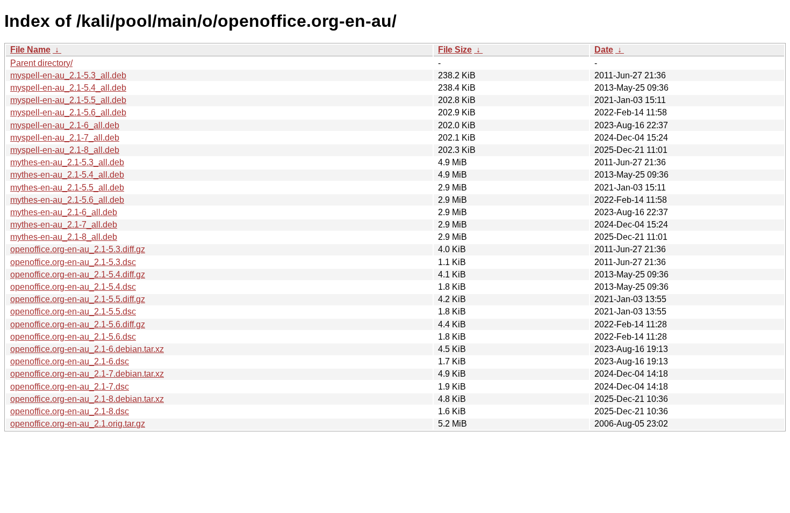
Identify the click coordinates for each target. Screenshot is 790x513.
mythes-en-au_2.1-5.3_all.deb (67, 162)
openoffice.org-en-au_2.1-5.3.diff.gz (77, 249)
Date (603, 49)
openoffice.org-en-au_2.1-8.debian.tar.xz (87, 399)
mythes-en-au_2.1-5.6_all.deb (67, 199)
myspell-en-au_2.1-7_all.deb (64, 137)
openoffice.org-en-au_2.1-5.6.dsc (73, 336)
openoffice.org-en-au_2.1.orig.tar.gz (77, 423)
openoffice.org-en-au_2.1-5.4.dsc (73, 286)
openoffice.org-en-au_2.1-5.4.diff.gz (77, 274)
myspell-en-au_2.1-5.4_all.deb (68, 87)
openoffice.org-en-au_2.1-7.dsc (69, 386)
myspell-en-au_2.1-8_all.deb (64, 150)
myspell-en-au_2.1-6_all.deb (64, 125)
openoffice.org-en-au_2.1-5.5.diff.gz (77, 299)
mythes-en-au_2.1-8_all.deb (63, 236)
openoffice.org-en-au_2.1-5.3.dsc (73, 262)
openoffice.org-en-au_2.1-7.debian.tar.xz (87, 373)
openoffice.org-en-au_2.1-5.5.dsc (73, 311)
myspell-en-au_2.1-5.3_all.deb (68, 75)
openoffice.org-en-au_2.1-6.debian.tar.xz (87, 349)
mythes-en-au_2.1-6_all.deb (63, 212)
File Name (30, 49)
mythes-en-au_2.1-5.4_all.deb (67, 174)
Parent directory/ (41, 63)
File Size (455, 49)
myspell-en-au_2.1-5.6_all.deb (68, 112)
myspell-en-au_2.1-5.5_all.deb (68, 100)
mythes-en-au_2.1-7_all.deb (63, 224)
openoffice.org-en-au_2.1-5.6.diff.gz (77, 324)
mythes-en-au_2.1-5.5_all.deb (67, 187)
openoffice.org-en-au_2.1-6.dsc (69, 361)
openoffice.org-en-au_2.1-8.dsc (69, 411)
